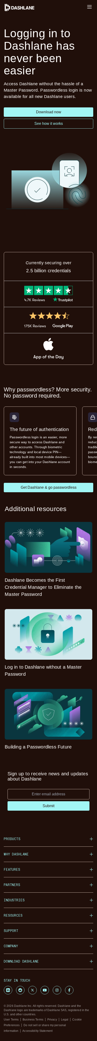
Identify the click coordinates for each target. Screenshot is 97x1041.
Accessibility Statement (37, 1031)
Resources (13, 915)
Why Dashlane (16, 854)
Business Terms (33, 1019)
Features (12, 869)
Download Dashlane (21, 961)
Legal (65, 1019)
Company (11, 946)
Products (12, 839)
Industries (14, 900)
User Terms (11, 1019)
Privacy (52, 1019)
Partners (12, 885)
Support (11, 931)
